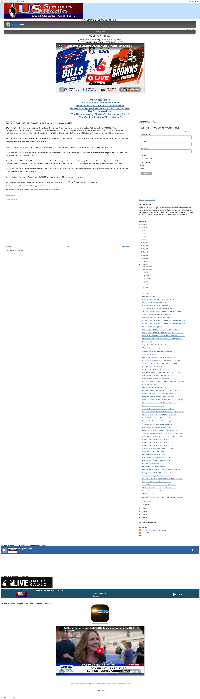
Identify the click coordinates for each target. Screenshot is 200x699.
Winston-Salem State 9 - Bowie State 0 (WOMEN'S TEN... (160, 393)
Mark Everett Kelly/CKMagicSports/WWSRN (152, 530)
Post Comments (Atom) (21, 250)
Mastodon (3, 697)
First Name (144, 141)
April (144, 291)
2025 (142, 227)
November (146, 269)
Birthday (143, 155)
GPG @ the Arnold (148, 494)
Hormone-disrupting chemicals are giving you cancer (158, 375)
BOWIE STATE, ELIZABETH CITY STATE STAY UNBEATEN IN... (162, 339)
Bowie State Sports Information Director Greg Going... (158, 396)
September (146, 276)
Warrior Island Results (149, 354)
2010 (142, 514)
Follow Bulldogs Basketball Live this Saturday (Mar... (158, 421)
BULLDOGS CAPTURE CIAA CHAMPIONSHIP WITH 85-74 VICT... (162, 479)
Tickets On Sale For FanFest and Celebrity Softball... (158, 409)
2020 (142, 243)
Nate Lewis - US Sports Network (149, 533)
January (145, 504)
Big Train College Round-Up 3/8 (151, 463)
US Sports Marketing (11, 697)
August (145, 279)
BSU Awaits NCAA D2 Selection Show (153, 466)
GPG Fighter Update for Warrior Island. (154, 454)
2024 (142, 231)
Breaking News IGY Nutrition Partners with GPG (156, 427)
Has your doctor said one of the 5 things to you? (156, 482)
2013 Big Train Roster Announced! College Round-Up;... (159, 308)
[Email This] (38, 185)
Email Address (146, 134)
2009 (142, 517)
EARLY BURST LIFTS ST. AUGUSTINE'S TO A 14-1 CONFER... (161, 360)
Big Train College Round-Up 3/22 (152, 366)
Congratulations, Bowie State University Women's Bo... (159, 317)
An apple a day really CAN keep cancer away (156, 476)
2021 (142, 240)
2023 (142, 234)
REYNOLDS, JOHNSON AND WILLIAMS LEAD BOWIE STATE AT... (163, 400)
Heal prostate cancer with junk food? (153, 406)
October (145, 272)
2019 (142, 246)
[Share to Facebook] (44, 185)
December (146, 266)
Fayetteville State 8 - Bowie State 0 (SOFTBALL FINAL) (159, 369)
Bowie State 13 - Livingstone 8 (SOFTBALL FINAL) (157, 457)
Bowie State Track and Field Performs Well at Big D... (158, 299)
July (144, 282)
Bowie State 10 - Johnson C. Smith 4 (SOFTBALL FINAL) (159, 460)
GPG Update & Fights (149, 296)
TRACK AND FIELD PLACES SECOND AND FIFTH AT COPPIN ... (162, 311)
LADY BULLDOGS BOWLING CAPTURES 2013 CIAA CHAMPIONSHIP (164, 320)
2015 (142, 258)
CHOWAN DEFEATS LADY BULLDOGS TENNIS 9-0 (158, 351)
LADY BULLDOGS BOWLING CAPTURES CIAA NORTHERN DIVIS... (163, 381)
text (142, 168)
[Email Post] (36, 185)
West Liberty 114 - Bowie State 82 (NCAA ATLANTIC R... (159, 403)
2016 (142, 255)
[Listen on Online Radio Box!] (197, 550)
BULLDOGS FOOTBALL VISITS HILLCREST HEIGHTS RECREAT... (163, 412)
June (144, 285)
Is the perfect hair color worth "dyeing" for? (155, 451)
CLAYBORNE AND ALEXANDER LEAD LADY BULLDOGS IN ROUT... (163, 372)
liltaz (140, 535)
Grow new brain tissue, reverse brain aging (155, 387)
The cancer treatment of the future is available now (157, 424)
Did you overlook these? (149, 384)
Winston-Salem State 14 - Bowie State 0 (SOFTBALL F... (159, 439)
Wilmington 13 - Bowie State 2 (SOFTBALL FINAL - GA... (159, 415)
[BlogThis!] (40, 185)
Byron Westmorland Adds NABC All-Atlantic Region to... (159, 357)
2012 (142, 508)
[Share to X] (42, 185)
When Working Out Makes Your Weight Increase (156, 305)
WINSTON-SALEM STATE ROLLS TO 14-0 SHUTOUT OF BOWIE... (163, 436)
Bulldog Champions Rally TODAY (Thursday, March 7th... (159, 473)
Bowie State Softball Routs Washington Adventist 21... (158, 378)
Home (67, 246)
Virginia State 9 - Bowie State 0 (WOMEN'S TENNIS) (158, 448)
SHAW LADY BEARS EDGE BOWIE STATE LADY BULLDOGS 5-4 (162, 363)
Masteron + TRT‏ (147, 342)
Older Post (125, 246)
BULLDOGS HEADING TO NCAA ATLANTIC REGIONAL (159, 430)
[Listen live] (4, 550)
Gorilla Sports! (110, 42)
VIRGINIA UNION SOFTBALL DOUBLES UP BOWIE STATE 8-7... (162, 333)
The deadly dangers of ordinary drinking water (156, 314)
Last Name (144, 148)
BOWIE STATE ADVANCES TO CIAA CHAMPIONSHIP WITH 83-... (162, 497)
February (145, 501)
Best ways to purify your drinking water (154, 302)
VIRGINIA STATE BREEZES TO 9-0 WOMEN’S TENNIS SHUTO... (162, 433)
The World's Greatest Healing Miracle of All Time (157, 418)
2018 (142, 249)
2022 (142, 237)
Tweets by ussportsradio (147, 200)
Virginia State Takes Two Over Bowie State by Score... (158, 345)
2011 (142, 511)
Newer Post (9, 246)
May (144, 288)
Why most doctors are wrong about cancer (155, 348)
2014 (142, 261)
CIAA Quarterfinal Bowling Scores (152, 327)
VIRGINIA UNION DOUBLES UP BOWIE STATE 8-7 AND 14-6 (161, 330)
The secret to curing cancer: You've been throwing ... (158, 491)
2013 (142, 264)
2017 (142, 252)
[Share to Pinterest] (46, 185)
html (142, 165)
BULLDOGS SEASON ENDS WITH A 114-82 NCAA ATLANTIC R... (162, 390)
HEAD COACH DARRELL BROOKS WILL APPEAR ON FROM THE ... (163, 469)
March (145, 294)
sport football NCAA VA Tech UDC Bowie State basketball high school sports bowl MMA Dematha (34, 189)
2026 (142, 224)
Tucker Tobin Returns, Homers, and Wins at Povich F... (159, 485)
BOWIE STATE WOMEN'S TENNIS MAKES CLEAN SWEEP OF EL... (163, 336)
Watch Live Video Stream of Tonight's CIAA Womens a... (159, 488)
